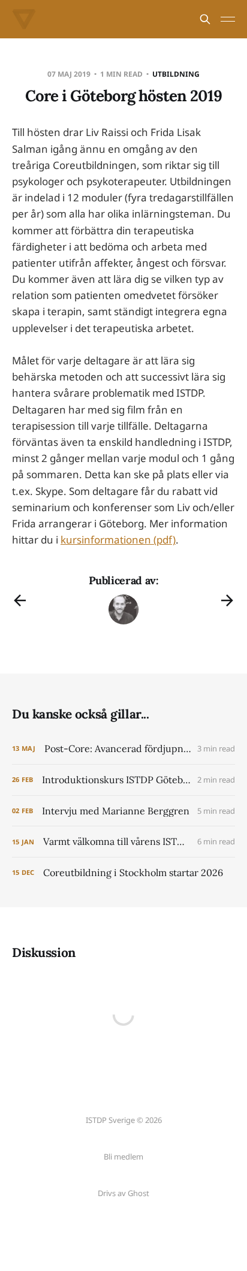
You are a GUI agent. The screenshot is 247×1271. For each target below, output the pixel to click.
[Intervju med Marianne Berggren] (123, 811)
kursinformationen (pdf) (118, 540)
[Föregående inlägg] (20, 600)
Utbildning (176, 74)
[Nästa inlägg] (227, 600)
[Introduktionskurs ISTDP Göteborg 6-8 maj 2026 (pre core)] (123, 780)
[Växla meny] (228, 19)
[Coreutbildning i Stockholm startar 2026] (123, 873)
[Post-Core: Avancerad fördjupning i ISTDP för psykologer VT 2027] (123, 748)
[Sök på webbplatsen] (205, 19)
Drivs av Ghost (123, 1193)
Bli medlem (123, 1156)
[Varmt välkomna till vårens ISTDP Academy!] (123, 841)
